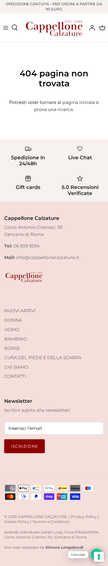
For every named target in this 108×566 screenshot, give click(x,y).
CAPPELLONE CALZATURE (42, 516)
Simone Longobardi (64, 547)
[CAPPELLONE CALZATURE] (54, 27)
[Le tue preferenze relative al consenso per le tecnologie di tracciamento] (99, 557)
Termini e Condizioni (51, 521)
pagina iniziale (78, 102)
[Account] (90, 27)
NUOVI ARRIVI (20, 310)
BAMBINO (15, 339)
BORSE (12, 348)
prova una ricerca (53, 109)
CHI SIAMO (16, 367)
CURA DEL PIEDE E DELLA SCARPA (42, 357)
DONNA (13, 320)
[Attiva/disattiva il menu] (6, 27)
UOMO (11, 329)
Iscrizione (24, 446)
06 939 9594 (26, 245)
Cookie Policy (16, 521)
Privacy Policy (84, 516)
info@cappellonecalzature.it (47, 257)
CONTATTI (15, 376)
